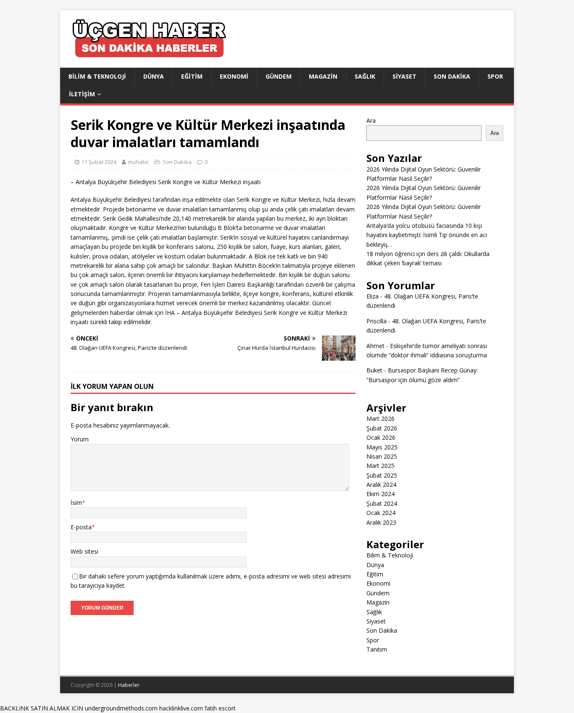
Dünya (153, 76)
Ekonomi (234, 76)
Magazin (323, 76)
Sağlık (365, 76)
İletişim (82, 94)
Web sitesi (84, 551)
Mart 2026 (380, 419)
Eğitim (192, 76)
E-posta (81, 527)
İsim (76, 503)
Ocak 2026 (380, 437)
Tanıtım (376, 649)
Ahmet (375, 346)
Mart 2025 (380, 466)
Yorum (80, 439)
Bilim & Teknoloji (97, 76)
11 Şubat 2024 (99, 162)
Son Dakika (452, 76)
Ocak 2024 (380, 513)
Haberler (129, 685)
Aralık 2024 (381, 485)
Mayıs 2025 (382, 447)
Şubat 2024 (381, 503)
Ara (371, 120)
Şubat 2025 (381, 475)
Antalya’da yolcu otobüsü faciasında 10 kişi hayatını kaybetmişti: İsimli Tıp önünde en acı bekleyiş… (426, 235)
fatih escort (220, 708)
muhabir (138, 162)
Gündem (279, 76)
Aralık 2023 (381, 522)
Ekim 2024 (380, 494)
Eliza (372, 296)
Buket (374, 370)
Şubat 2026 (381, 428)
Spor (495, 76)
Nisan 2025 (381, 456)
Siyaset (404, 76)
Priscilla (376, 321)
